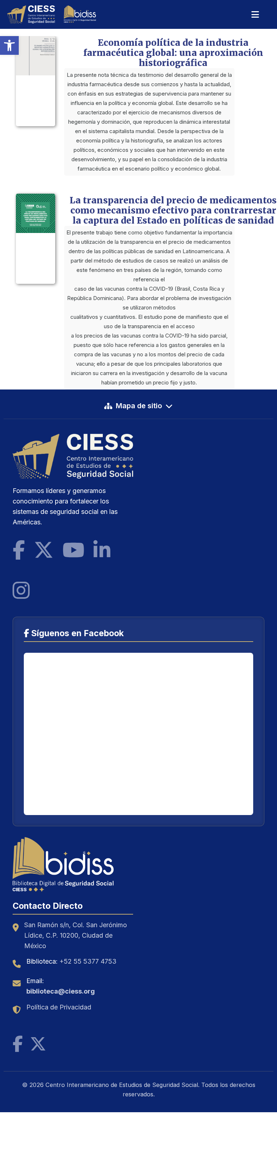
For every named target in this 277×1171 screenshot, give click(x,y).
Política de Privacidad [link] (58, 1007)
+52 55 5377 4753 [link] (88, 961)
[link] (9, 45)
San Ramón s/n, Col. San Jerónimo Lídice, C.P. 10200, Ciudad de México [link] (75, 935)
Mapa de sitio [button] (139, 405)
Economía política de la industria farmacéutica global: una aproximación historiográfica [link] (173, 53)
